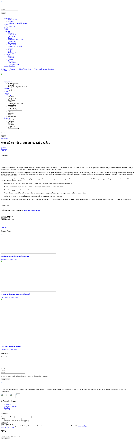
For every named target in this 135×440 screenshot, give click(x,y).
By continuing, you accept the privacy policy (16, 420)
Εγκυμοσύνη (8, 18)
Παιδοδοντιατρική (13, 64)
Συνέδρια (4, 69)
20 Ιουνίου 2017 (6, 259)
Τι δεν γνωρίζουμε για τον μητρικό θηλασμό (15, 294)
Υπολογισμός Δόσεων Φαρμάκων (44, 69)
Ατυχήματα (11, 36)
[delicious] (1, 72)
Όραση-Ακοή (12, 44)
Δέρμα (10, 38)
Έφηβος (6, 29)
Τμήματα (12, 69)
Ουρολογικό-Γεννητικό (15, 46)
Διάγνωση (11, 56)
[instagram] (5, 72)
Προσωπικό (7, 404)
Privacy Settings (9, 427)
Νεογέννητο (11, 26)
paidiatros (3, 147)
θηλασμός (4, 150)
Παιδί (6, 28)
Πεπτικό (10, 48)
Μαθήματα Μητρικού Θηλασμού (17, 23)
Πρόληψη (7, 54)
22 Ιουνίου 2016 (6, 349)
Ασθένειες (7, 31)
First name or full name (7, 417)
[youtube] (4, 72)
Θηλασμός (11, 21)
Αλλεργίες (11, 33)
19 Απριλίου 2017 (6, 297)
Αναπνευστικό (12, 34)
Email (2, 418)
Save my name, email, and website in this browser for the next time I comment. (25, 376)
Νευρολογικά (12, 43)
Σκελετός (11, 49)
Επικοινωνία (4, 138)
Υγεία (9, 51)
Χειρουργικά (12, 52)
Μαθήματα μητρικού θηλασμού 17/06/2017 (15, 256)
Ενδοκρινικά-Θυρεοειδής (15, 39)
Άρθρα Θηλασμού (13, 20)
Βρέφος (6, 24)
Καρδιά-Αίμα (12, 41)
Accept (3, 427)
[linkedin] (3, 72)
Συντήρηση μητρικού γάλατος (11, 346)
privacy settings (82, 426)
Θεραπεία (11, 61)
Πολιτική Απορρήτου (25, 69)
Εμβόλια (10, 59)
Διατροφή (11, 57)
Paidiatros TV (6, 70)
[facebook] (2, 72)
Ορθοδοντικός (12, 62)
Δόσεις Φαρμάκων (9, 66)
